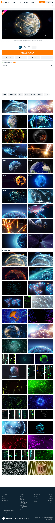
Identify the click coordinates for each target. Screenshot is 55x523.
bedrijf (4, 93)
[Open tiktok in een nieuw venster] (24, 517)
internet (26, 93)
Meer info (5, 64)
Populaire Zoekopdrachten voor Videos (23, 510)
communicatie (12, 93)
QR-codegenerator (6, 511)
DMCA (21, 495)
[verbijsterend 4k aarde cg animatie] (14, 316)
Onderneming (5, 499)
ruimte (40, 93)
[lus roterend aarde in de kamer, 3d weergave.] (14, 371)
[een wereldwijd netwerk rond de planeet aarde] (14, 136)
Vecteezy (4, 495)
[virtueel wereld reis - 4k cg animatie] (14, 330)
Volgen (34, 47)
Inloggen (48, 2)
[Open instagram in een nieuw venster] (17, 517)
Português (49, 497)
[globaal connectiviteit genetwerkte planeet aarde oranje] (14, 258)
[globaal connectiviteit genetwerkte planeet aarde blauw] (14, 106)
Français (49, 501)
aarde (20, 93)
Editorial (26, 2)
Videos (19, 2)
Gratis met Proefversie (27, 52)
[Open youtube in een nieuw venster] (28, 517)
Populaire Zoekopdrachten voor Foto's (23, 506)
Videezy (4, 497)
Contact (35, 495)
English (49, 493)
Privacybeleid (49, 518)
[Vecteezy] (2, 2)
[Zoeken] (48, 6)
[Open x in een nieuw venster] (26, 517)
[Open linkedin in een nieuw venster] (20, 517)
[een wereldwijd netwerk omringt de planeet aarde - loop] (40, 166)
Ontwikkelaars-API (6, 503)
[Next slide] (50, 93)
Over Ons (36, 497)
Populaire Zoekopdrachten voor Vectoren (23, 502)
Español (49, 495)
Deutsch (49, 499)
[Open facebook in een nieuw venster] (15, 517)
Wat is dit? (14, 62)
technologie (47, 93)
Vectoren (7, 2)
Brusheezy (4, 493)
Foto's (13, 2)
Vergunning (22, 493)
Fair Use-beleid (48, 519)
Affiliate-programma (22, 498)
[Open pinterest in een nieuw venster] (22, 517)
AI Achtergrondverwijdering (8, 509)
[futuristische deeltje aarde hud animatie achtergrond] (14, 196)
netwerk (33, 93)
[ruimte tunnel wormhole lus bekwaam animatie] (40, 240)
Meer (32, 2)
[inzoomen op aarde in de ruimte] (14, 166)
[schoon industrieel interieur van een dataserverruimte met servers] (5, 358)
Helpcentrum (37, 493)
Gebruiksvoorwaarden (40, 518)
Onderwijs (4, 501)
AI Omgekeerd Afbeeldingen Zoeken (7, 506)
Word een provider (36, 500)
